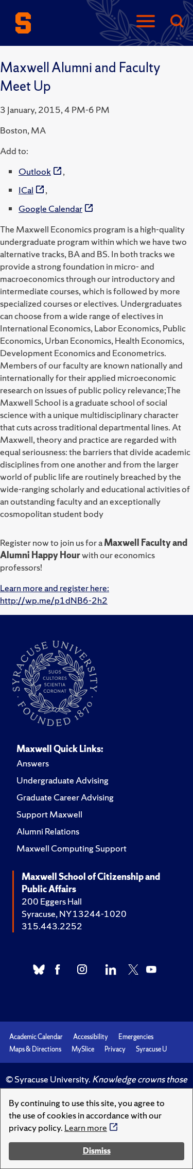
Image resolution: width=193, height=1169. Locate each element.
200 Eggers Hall (52, 901)
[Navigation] (145, 22)
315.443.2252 (52, 926)
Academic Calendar (36, 1036)
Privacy (115, 1049)
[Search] (176, 22)
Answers (32, 763)
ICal (26, 190)
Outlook (35, 171)
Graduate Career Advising (65, 797)
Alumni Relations (47, 831)
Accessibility (90, 1036)
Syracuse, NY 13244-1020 (74, 914)
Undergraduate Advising (62, 780)
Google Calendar (50, 208)
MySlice (83, 1049)
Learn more (85, 1127)
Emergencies (135, 1036)
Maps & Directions (35, 1049)
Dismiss (97, 1150)
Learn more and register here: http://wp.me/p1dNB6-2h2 (54, 594)
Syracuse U (151, 1049)
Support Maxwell (49, 814)
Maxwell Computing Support (71, 848)
